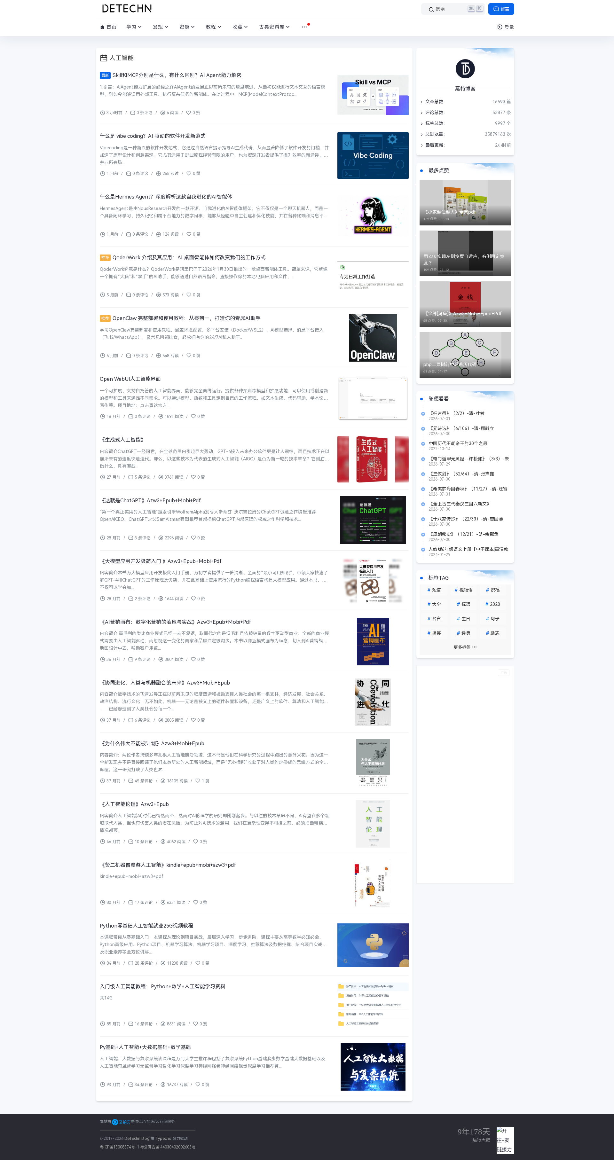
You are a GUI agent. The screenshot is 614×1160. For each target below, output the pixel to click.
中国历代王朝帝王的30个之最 (458, 443)
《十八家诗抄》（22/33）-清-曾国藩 (466, 518)
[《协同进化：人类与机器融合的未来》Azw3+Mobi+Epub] (373, 702)
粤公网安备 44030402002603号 (167, 1147)
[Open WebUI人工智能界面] (373, 398)
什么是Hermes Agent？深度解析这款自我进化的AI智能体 (166, 197)
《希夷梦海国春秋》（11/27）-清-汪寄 (468, 488)
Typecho (163, 1138)
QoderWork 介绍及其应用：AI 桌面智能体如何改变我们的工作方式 (183, 257)
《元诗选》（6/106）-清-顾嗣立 (461, 428)
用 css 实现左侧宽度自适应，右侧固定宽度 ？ (463, 259)
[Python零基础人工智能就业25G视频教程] (373, 945)
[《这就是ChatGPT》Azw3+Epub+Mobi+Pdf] (373, 520)
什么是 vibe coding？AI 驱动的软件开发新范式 (153, 136)
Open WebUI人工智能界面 (130, 379)
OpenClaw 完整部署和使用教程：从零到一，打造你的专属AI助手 (181, 318)
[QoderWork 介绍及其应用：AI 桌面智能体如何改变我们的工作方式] (373, 277)
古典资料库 (272, 27)
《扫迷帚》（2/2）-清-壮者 (456, 413)
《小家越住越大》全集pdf (449, 212)
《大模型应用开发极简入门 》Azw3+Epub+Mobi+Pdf (161, 561)
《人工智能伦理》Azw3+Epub (134, 804)
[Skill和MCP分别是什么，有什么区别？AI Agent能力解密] (373, 95)
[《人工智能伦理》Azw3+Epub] (373, 824)
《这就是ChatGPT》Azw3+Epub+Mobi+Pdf (150, 500)
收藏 (237, 27)
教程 (211, 27)
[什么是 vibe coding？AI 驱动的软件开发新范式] (373, 155)
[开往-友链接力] (505, 1140)
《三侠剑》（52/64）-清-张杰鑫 (461, 473)
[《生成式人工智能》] (373, 459)
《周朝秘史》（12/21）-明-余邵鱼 (464, 534)
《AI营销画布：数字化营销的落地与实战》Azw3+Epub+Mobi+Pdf (175, 622)
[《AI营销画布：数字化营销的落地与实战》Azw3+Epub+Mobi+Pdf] (373, 641)
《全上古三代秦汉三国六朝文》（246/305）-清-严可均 (460, 503)
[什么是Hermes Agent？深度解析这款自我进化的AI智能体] (373, 216)
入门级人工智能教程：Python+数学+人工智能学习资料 (162, 986)
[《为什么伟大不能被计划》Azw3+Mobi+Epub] (373, 763)
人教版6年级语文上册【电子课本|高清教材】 (468, 549)
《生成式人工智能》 (123, 440)
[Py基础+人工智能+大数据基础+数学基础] (373, 1067)
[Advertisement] (465, 775)
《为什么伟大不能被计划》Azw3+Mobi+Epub (152, 743)
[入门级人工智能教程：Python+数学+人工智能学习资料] (373, 1006)
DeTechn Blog (137, 1138)
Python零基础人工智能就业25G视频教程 (146, 926)
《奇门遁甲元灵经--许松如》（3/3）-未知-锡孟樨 (469, 458)
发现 (158, 27)
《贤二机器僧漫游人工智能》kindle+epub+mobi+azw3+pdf (168, 865)
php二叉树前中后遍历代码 (449, 364)
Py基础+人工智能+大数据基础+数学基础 (145, 1047)
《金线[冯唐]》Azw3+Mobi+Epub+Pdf (462, 313)
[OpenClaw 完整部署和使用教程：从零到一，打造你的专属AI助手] (373, 338)
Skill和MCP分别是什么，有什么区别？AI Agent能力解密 (171, 75)
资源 (184, 27)
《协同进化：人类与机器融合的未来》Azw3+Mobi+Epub (165, 683)
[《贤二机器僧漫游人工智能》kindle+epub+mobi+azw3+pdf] (373, 884)
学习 (131, 27)
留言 (504, 9)
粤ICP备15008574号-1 (119, 1147)
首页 (111, 27)
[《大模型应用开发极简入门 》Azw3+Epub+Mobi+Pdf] (373, 581)
